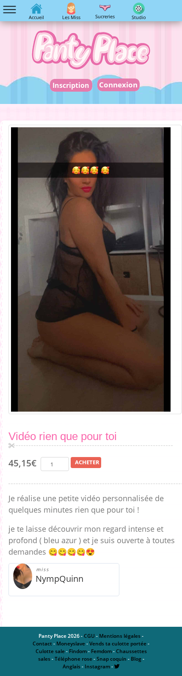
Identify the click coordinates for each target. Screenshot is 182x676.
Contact (42, 643)
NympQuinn (59, 578)
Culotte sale (50, 651)
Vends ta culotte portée (117, 643)
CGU (89, 636)
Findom (78, 651)
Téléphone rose (73, 658)
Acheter (87, 462)
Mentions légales (120, 636)
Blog (136, 658)
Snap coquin (112, 658)
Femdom (101, 651)
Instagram (97, 666)
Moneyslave (70, 643)
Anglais (71, 666)
